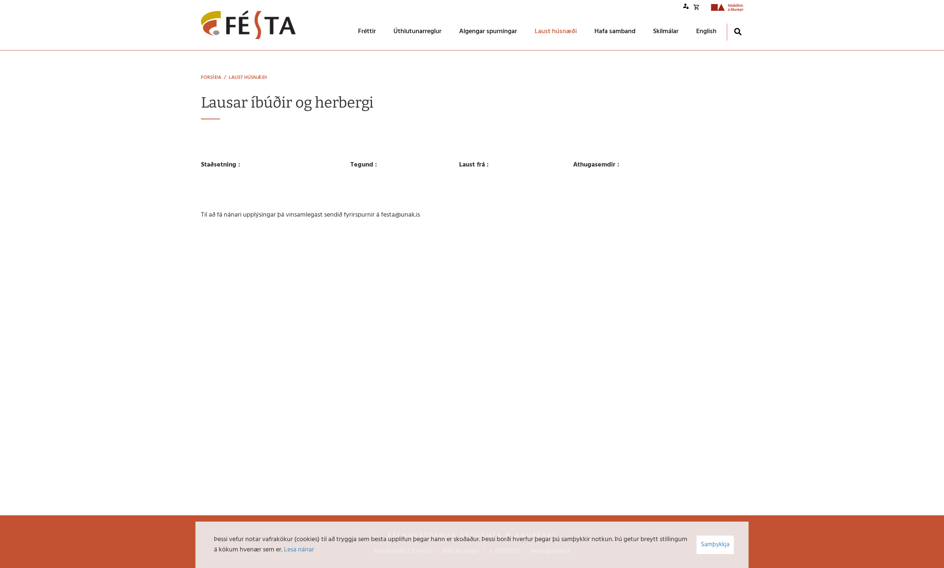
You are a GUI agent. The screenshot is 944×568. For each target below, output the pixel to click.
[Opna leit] (738, 31)
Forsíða (211, 77)
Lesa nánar (299, 549)
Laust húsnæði (248, 77)
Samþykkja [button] (715, 545)
